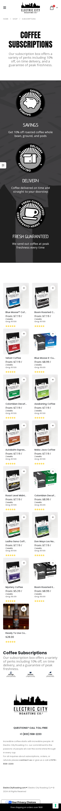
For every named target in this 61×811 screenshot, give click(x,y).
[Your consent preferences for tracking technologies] (55, 806)
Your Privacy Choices (24, 802)
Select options (24, 288)
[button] (5, 7)
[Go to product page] (16, 296)
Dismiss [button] (46, 807)
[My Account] (12, 8)
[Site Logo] (30, 8)
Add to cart (24, 609)
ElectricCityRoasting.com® (15, 787)
